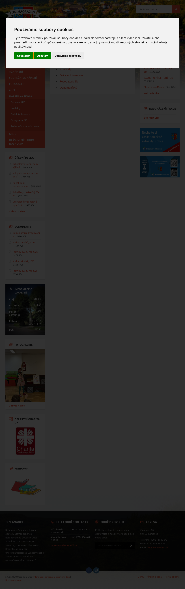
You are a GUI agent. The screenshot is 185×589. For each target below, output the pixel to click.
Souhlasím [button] (23, 55)
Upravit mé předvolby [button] (68, 55)
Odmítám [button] (42, 55)
